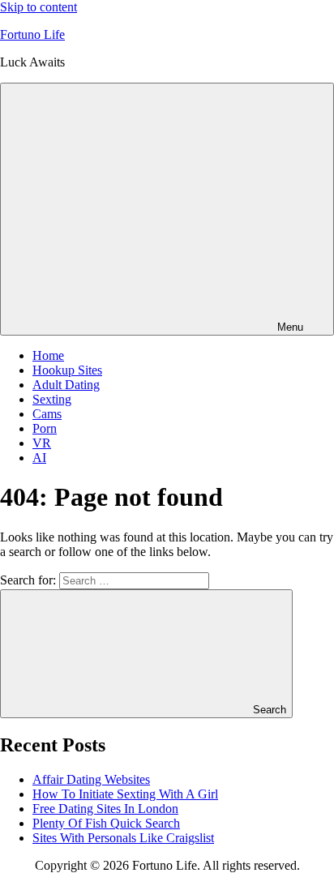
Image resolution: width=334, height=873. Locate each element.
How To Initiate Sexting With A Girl (125, 794)
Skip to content (38, 7)
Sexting (51, 399)
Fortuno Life (32, 34)
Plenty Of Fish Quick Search (106, 823)
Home (48, 355)
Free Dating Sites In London (105, 808)
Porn (44, 428)
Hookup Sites (67, 370)
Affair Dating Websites (91, 779)
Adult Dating (66, 385)
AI (39, 457)
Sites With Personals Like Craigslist (123, 838)
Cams (47, 414)
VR (41, 443)
